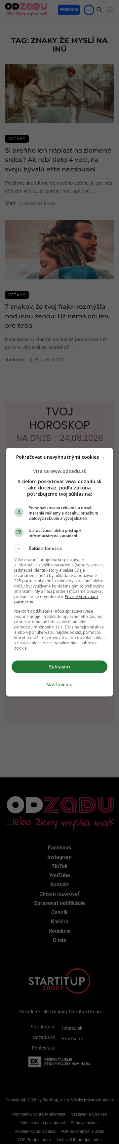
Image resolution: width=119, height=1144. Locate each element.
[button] (59, 548)
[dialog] (59, 572)
